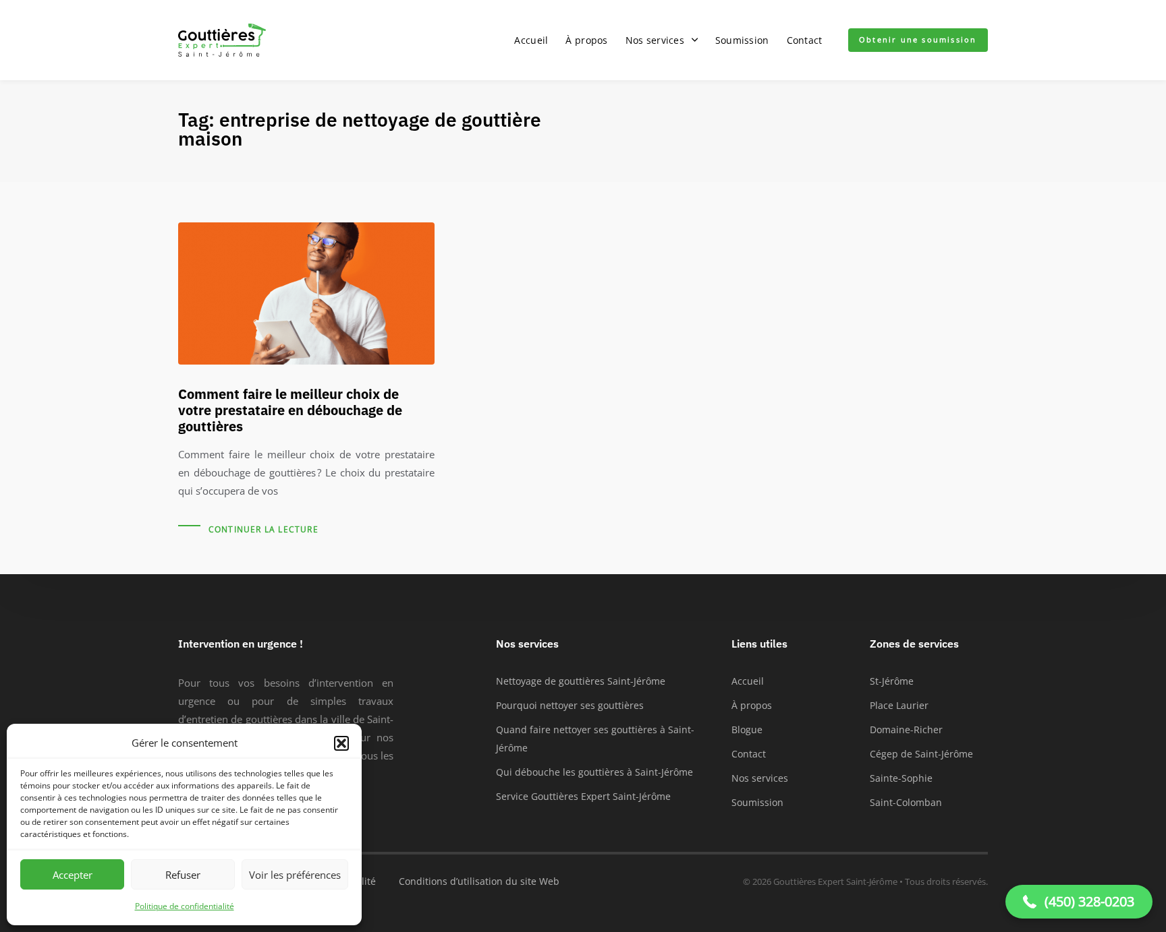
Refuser (182, 874)
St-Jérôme (892, 681)
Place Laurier (899, 705)
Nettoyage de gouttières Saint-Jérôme (580, 681)
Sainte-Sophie (901, 778)
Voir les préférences (295, 874)
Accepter (72, 874)
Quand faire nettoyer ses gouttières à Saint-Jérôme (595, 738)
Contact (805, 40)
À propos (586, 40)
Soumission (742, 40)
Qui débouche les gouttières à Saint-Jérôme (594, 772)
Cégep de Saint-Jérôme (921, 753)
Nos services (655, 40)
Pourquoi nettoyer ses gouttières (570, 705)
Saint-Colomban (906, 802)
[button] (341, 743)
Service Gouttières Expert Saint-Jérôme (583, 796)
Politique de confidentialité (184, 906)
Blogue (746, 729)
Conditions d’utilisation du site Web (479, 881)
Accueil (531, 40)
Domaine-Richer (906, 729)
